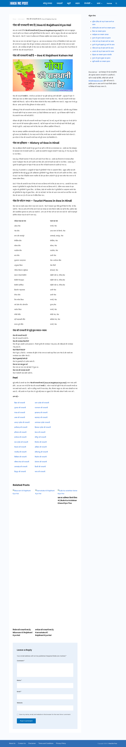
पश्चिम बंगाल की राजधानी (21, 462)
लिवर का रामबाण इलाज (99, 31)
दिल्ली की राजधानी (40, 466)
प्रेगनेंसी (87, 3)
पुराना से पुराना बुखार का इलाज (101, 58)
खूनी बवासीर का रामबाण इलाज (101, 61)
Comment (21, 661)
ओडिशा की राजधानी (41, 447)
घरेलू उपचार (47, 3)
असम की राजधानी (19, 417)
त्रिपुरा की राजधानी (20, 471)
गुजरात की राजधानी (20, 407)
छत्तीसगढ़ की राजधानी (20, 427)
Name (19, 680)
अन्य (98, 3)
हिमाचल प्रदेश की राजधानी (43, 427)
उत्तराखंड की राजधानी (20, 466)
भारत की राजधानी (40, 471)
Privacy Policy (61, 743)
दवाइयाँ (59, 3)
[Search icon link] (116, 3)
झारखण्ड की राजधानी (41, 412)
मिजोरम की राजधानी (41, 442)
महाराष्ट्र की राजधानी (41, 417)
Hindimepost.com (96, 81)
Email (19, 691)
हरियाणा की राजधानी (20, 432)
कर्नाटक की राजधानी (20, 437)
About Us (12, 743)
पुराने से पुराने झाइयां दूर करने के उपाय (103, 44)
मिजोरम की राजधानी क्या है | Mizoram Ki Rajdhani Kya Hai (22, 632)
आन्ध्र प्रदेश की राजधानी (22, 422)
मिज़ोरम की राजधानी (41, 457)
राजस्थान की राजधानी (41, 407)
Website (20, 703)
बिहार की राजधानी (19, 403)
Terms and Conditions (45, 743)
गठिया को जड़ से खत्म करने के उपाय (103, 48)
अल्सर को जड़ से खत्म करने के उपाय (103, 51)
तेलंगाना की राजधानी (41, 462)
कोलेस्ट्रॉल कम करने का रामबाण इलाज (103, 28)
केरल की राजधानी (40, 432)
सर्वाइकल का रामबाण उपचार (100, 34)
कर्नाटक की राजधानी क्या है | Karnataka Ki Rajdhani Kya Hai (44, 632)
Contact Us (22, 743)
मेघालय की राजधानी (20, 447)
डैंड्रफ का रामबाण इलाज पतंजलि (102, 54)
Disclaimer (32, 743)
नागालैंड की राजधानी (20, 452)
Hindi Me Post (112, 743)
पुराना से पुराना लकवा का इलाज (101, 38)
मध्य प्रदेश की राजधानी (21, 442)
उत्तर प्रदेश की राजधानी (42, 403)
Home (109, 3)
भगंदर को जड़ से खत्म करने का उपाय (103, 41)
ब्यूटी (69, 3)
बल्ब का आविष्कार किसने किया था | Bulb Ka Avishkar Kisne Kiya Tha (67, 500)
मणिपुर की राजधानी (40, 437)
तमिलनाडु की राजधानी (41, 452)
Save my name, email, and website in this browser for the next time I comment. (45, 714)
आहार (77, 3)
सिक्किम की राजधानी (20, 457)
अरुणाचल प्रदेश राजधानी (42, 422)
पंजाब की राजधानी (19, 412)
